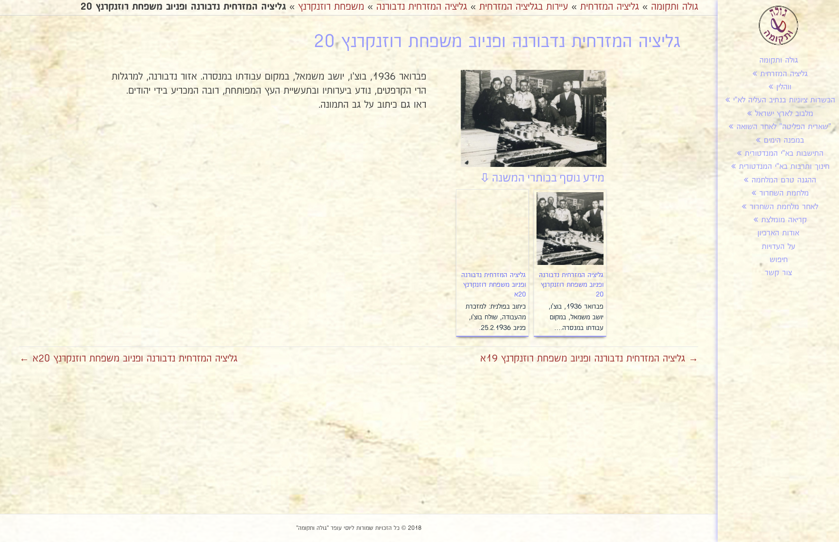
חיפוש (779, 260)
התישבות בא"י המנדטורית (784, 153)
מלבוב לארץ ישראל (784, 114)
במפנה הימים (784, 140)
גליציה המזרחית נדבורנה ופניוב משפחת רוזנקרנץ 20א (493, 284)
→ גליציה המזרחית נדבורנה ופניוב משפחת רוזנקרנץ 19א (589, 358)
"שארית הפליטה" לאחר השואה (784, 127)
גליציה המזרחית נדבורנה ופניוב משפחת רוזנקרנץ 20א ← (128, 358)
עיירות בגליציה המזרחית (523, 6)
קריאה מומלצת (784, 220)
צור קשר (778, 273)
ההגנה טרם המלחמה (784, 180)
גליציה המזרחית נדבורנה (421, 6)
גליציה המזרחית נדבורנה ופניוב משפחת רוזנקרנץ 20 (571, 284)
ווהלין (783, 87)
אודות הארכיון (778, 233)
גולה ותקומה (778, 60)
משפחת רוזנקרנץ (331, 6)
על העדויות (778, 247)
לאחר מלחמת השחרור (784, 207)
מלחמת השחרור (784, 193)
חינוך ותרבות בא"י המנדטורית (784, 167)
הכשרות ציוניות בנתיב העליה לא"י (784, 100)
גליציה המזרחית (783, 74)
